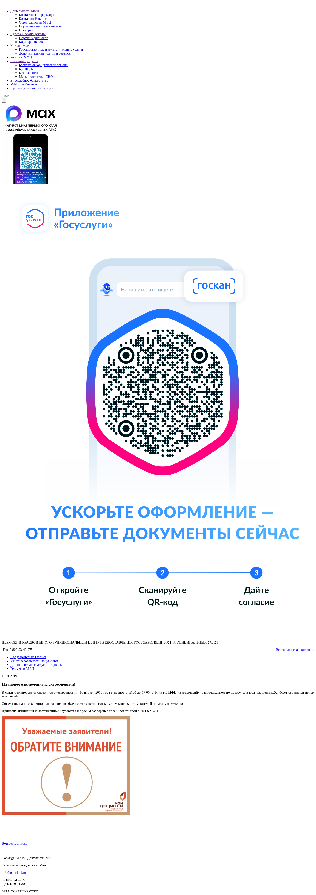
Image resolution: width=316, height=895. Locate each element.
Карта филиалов (31, 42)
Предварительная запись (28, 657)
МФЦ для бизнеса (23, 84)
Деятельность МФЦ (24, 11)
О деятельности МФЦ (35, 22)
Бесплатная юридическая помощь (43, 65)
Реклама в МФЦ (22, 668)
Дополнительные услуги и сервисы (45, 53)
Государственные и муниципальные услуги (51, 49)
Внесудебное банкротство (29, 80)
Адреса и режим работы (28, 34)
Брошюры (26, 69)
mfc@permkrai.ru (14, 872)
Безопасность (28, 73)
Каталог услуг (20, 45)
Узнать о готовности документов (34, 661)
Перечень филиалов (33, 38)
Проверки (26, 30)
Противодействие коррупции (32, 88)
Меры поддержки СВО (36, 76)
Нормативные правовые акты (41, 26)
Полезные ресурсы (24, 61)
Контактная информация (37, 15)
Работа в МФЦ (21, 57)
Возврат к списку (14, 843)
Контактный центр (33, 18)
